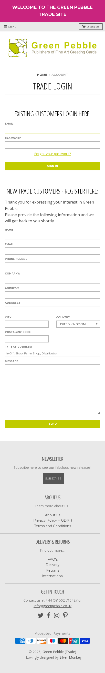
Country (63, 317)
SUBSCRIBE (53, 478)
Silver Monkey (71, 657)
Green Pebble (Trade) (59, 651)
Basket (93, 27)
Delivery (53, 565)
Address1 (12, 288)
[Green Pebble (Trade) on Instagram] (57, 615)
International (52, 576)
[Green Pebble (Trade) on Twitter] (40, 615)
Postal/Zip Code (18, 332)
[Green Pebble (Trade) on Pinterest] (65, 615)
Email (9, 123)
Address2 (12, 302)
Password (13, 138)
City (8, 317)
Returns (52, 570)
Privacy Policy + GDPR (52, 520)
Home (42, 75)
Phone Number (16, 259)
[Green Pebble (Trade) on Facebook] (49, 615)
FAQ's (53, 559)
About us (52, 515)
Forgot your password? (52, 153)
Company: (12, 273)
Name (9, 229)
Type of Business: (18, 346)
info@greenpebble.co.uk (53, 606)
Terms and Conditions (52, 526)
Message (11, 361)
